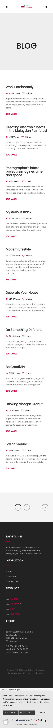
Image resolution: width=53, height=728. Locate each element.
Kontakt (9, 571)
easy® (12, 599)
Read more (11, 114)
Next (45, 507)
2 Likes (28, 181)
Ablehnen (10, 712)
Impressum (11, 576)
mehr (43, 712)
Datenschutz (12, 581)
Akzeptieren (26, 712)
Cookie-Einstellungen (10, 689)
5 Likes (29, 299)
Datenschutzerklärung (30, 724)
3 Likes (28, 137)
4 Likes (29, 93)
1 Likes (28, 336)
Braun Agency (14, 673)
